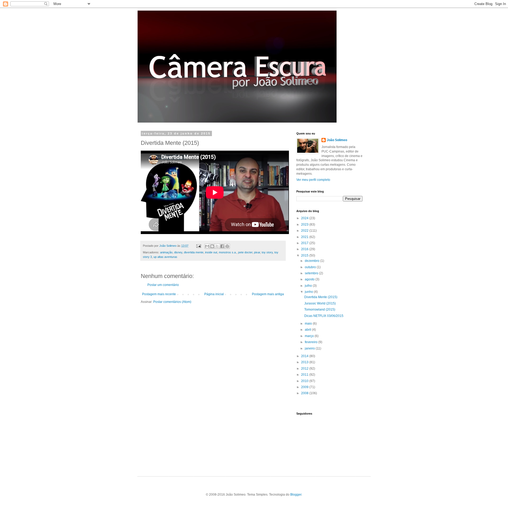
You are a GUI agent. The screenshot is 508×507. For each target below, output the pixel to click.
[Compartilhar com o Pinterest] (227, 246)
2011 (305, 374)
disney (178, 252)
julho (309, 286)
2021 (305, 237)
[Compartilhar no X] (217, 246)
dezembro (312, 261)
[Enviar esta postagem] (198, 245)
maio (309, 323)
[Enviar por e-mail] (207, 246)
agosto (310, 279)
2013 (305, 362)
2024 (305, 218)
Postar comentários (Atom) (172, 302)
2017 (305, 243)
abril (308, 329)
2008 (305, 393)
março (310, 336)
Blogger (295, 494)
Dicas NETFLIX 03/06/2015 (323, 316)
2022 (305, 230)
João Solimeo (337, 140)
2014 (305, 356)
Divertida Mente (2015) (320, 297)
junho (309, 292)
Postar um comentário (163, 285)
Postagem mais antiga (268, 294)
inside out (211, 252)
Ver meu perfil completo (313, 180)
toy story (267, 252)
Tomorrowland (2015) (319, 309)
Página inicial (214, 294)
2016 (305, 249)
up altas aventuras (165, 256)
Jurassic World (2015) (320, 303)
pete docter (245, 252)
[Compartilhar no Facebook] (222, 246)
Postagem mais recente (159, 294)
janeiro (310, 348)
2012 (305, 368)
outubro (311, 267)
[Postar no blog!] (212, 246)
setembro (312, 273)
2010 (305, 381)
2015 (305, 255)
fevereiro (311, 342)
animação (166, 252)
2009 (305, 387)
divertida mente (193, 252)
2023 (305, 224)
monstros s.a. (228, 252)
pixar (257, 252)
